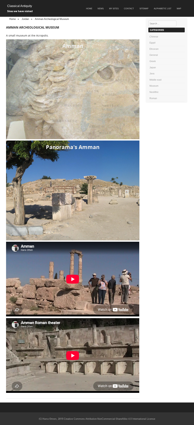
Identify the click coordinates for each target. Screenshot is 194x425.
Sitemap (143, 8)
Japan (152, 67)
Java (151, 73)
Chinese (153, 36)
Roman (153, 98)
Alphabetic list (162, 8)
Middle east (155, 79)
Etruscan (154, 49)
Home (89, 8)
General (153, 55)
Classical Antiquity (19, 6)
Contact (129, 8)
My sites (114, 8)
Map (179, 8)
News (101, 8)
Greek (152, 61)
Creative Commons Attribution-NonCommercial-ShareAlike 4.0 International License (109, 418)
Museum (153, 86)
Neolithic (154, 92)
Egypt (152, 42)
